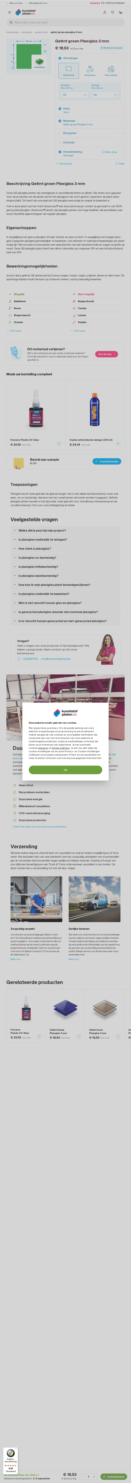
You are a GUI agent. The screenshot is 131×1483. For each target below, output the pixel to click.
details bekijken (61, 747)
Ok (65, 769)
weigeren (43, 747)
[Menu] (16, 1449)
